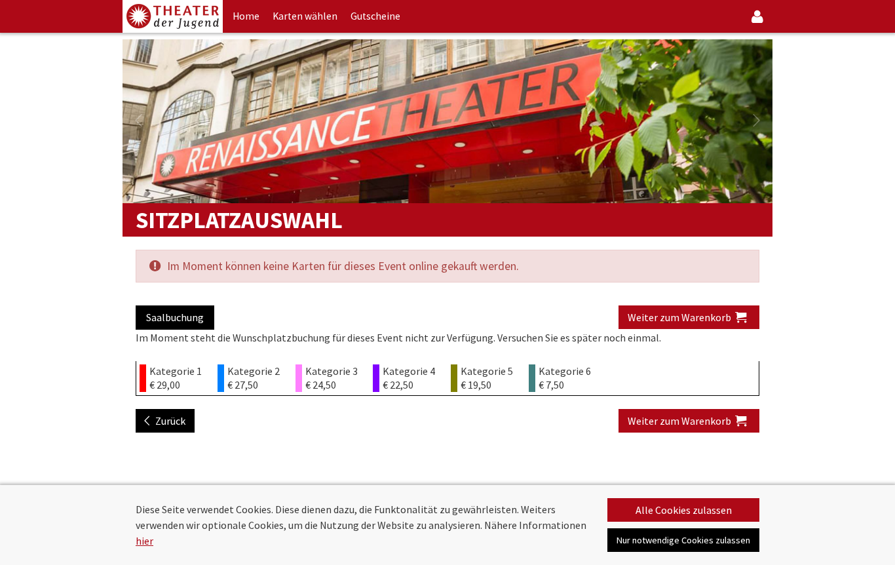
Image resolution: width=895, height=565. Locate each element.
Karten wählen (305, 16)
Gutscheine (375, 16)
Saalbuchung (175, 317)
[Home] (173, 16)
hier (144, 540)
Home (246, 16)
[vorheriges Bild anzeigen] (138, 121)
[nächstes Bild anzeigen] (756, 121)
